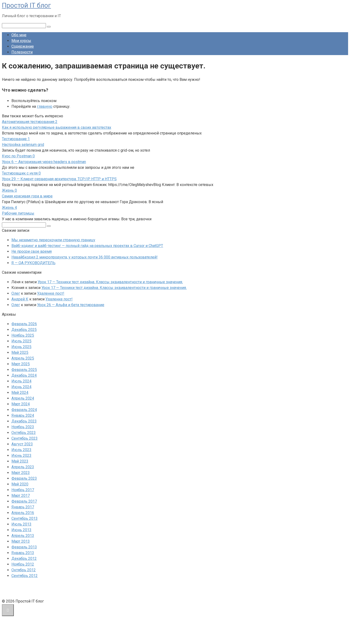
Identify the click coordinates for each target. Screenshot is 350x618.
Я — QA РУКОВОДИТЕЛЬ (33, 263)
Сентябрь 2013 (24, 518)
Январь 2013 (22, 553)
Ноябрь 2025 (22, 335)
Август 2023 (22, 444)
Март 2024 (20, 404)
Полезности (22, 52)
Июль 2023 (21, 450)
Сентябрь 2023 (24, 438)
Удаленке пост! (50, 293)
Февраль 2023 (24, 478)
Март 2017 (20, 495)
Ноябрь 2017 (22, 490)
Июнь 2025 (21, 347)
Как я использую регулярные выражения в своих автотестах (56, 127)
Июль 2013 (21, 524)
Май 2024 (19, 392)
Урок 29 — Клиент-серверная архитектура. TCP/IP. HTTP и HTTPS (59, 179)
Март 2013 (20, 541)
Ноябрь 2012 (22, 564)
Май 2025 (19, 352)
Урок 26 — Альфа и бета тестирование (70, 305)
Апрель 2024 (22, 398)
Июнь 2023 (21, 455)
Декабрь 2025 (24, 329)
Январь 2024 (22, 415)
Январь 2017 (22, 507)
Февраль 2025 (24, 369)
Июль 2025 (21, 341)
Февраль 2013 (24, 547)
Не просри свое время (31, 251)
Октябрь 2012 (23, 570)
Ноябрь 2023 (22, 427)
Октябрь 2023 (23, 432)
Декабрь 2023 (24, 421)
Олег (15, 293)
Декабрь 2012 (24, 558)
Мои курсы (21, 40)
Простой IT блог (26, 5)
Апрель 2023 (22, 467)
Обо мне (18, 35)
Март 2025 (20, 364)
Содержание (22, 46)
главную (44, 106)
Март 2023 (20, 472)
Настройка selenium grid (23, 144)
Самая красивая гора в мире (27, 196)
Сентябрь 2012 (24, 575)
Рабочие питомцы (18, 213)
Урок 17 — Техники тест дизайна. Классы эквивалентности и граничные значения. (110, 282)
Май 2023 (19, 461)
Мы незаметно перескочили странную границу (53, 240)
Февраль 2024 (24, 409)
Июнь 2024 (21, 387)
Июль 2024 (21, 381)
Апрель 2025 (22, 358)
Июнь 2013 (21, 530)
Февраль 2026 (24, 324)
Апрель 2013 (22, 535)
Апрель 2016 (22, 512)
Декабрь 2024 (24, 375)
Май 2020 (19, 484)
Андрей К (19, 299)
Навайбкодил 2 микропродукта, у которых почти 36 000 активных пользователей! (84, 257)
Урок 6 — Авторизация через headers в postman (44, 162)
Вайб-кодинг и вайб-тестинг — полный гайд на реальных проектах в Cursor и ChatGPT (87, 245)
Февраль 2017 (24, 501)
